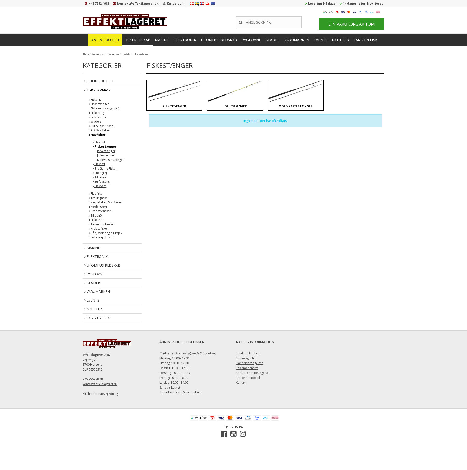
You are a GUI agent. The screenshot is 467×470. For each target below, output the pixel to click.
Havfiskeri (98, 135)
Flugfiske (96, 193)
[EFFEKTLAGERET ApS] (126, 21)
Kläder (273, 39)
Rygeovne (251, 39)
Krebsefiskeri (99, 228)
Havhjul (99, 142)
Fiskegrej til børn (102, 237)
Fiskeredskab (137, 39)
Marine (162, 39)
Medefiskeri (98, 207)
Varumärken (296, 39)
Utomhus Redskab (219, 39)
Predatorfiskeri (100, 211)
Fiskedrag (97, 113)
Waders (95, 121)
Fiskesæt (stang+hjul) (104, 108)
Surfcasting (102, 182)
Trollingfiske (99, 198)
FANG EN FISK (365, 39)
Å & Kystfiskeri (100, 130)
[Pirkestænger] (174, 91)
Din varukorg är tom (351, 24)
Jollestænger (105, 155)
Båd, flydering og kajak (106, 233)
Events (320, 39)
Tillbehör (96, 215)
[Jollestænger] (235, 91)
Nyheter (340, 39)
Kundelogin (175, 3)
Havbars (100, 186)
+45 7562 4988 (99, 3)
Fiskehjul (96, 100)
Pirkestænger (106, 151)
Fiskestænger (99, 104)
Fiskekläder (98, 117)
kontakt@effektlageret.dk (138, 3)
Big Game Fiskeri (105, 168)
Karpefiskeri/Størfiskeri (106, 202)
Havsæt (99, 164)
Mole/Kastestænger (110, 160)
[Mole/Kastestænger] (295, 91)
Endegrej (100, 173)
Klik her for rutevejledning (100, 394)
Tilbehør (100, 177)
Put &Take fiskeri (102, 126)
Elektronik (184, 39)
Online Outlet (105, 39)
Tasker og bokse (102, 224)
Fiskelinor (97, 220)
